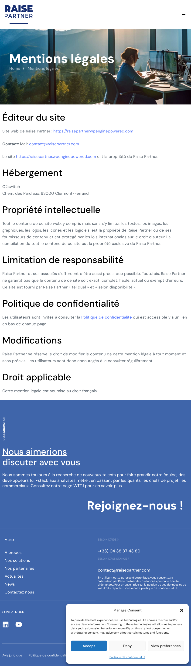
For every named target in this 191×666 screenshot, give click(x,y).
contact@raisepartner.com (54, 143)
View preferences (166, 646)
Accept (89, 646)
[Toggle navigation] (156, 14)
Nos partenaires (19, 568)
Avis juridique (12, 655)
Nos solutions (17, 560)
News (10, 584)
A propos (13, 552)
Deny (127, 646)
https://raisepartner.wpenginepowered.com (93, 131)
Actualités (14, 576)
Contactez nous (19, 592)
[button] (181, 610)
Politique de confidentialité (127, 657)
